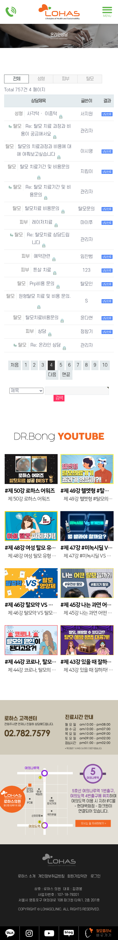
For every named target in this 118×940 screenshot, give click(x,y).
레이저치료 (43, 222)
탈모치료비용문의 (43, 317)
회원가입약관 (77, 876)
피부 (65, 79)
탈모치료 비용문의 (43, 208)
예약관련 (43, 256)
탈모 (90, 79)
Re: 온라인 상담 (46, 345)
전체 (16, 79)
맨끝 (66, 374)
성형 (41, 79)
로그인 (95, 876)
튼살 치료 (42, 270)
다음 (52, 374)
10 (105, 365)
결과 (107, 100)
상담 (42, 331)
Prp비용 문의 (43, 283)
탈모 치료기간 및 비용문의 (44, 167)
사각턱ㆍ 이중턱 (42, 113)
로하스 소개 (26, 876)
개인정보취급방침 (51, 876)
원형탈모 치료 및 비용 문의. (45, 296)
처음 (14, 365)
